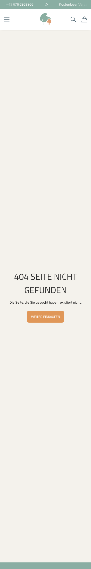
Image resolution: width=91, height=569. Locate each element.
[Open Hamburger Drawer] (6, 19)
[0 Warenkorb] (84, 19)
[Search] (73, 19)
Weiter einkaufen (45, 316)
